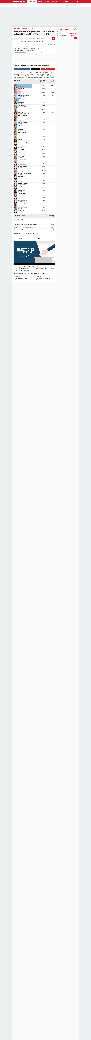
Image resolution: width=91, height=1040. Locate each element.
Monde (41, 5)
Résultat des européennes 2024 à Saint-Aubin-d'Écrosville (28, 48)
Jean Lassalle (21, 108)
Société (21, 5)
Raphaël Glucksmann (23, 92)
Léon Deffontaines (22, 115)
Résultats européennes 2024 (22, 28)
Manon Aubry (21, 112)
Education (35, 5)
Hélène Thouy (21, 102)
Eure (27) (38, 238)
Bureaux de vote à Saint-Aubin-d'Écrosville (24, 50)
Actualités (32, 1)
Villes (46, 5)
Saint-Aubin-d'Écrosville (20, 52)
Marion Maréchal (21, 98)
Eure (32, 28)
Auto (60, 1)
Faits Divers (28, 5)
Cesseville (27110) (40, 237)
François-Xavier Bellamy (23, 95)
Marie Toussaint (21, 105)
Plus (66, 1)
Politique (15, 5)
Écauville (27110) (22, 41)
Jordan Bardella (21, 85)
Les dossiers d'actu (62, 35)
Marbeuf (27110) (31, 41)
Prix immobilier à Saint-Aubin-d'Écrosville (45, 268)
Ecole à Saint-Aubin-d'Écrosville (22, 270)
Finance (54, 1)
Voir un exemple (74, 31)
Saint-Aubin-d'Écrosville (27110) (22, 268)
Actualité (60, 31)
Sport (40, 1)
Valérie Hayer (21, 88)
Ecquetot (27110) (39, 41)
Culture (47, 1)
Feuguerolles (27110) (40, 235)
